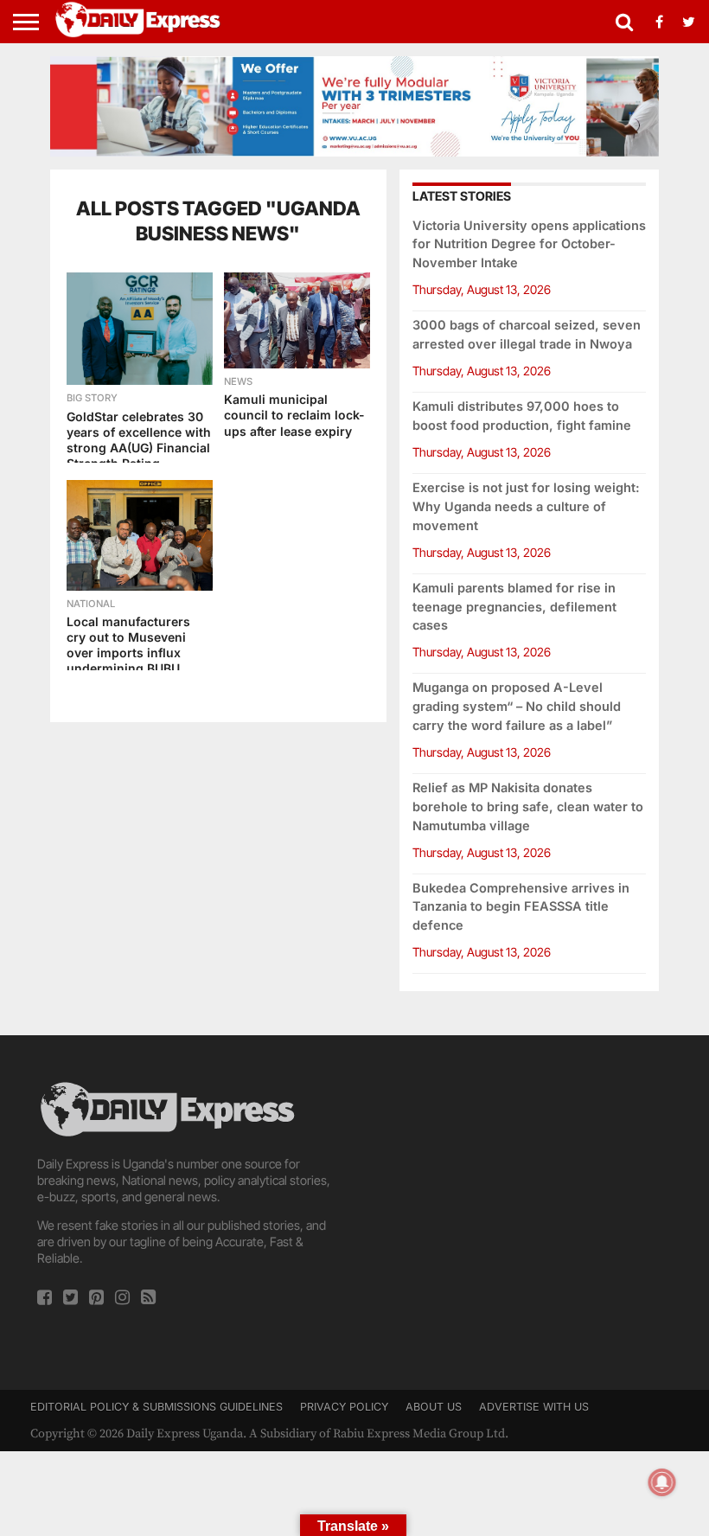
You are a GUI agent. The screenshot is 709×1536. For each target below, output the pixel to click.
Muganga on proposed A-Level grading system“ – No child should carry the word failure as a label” (516, 706)
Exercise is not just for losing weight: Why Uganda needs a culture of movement (526, 506)
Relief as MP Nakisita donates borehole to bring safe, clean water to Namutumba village (527, 806)
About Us (434, 1406)
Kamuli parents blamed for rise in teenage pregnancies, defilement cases (514, 606)
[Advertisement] (520, 1199)
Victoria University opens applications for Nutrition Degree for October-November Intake (529, 244)
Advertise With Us (534, 1406)
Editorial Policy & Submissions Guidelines (156, 1406)
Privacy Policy (344, 1406)
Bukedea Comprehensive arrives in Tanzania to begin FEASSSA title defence (520, 906)
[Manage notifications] (662, 1482)
